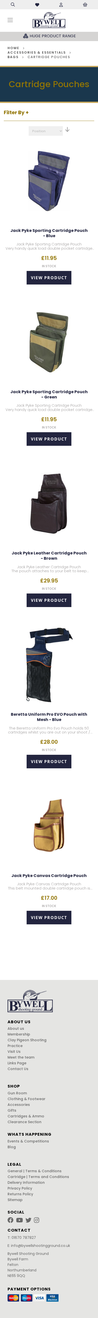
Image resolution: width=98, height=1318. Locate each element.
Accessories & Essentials (37, 52)
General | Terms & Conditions (35, 1171)
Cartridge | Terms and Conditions (38, 1176)
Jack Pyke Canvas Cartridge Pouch (49, 875)
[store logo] (49, 20)
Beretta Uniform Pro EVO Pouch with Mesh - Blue (49, 717)
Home (14, 48)
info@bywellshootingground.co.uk (40, 1245)
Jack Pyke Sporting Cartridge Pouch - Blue (49, 233)
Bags (14, 57)
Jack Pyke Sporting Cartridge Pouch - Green (49, 394)
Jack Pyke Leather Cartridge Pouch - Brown (49, 556)
